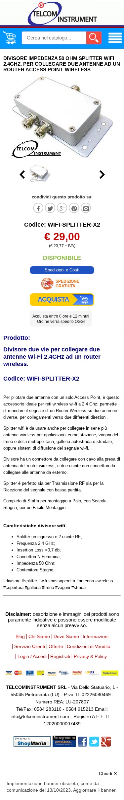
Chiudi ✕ (108, 773)
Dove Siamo (66, 636)
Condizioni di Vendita (88, 646)
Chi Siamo (39, 636)
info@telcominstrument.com (40, 716)
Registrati (60, 656)
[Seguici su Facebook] (82, 741)
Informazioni (95, 636)
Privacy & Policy (90, 656)
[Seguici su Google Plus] (106, 741)
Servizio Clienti (29, 646)
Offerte (56, 646)
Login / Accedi (32, 656)
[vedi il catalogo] (115, 43)
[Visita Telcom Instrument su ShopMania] (32, 741)
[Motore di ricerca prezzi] (64, 741)
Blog (20, 636)
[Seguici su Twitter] (94, 741)
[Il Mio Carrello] (9, 42)
